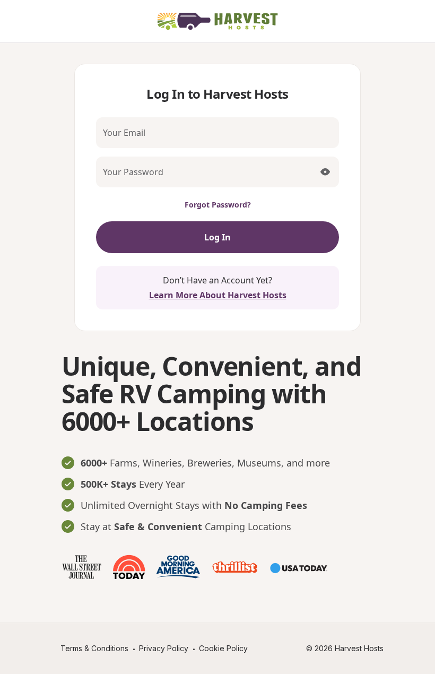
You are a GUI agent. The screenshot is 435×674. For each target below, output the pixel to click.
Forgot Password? (218, 205)
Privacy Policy (163, 648)
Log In (217, 237)
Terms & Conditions (94, 648)
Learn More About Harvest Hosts (217, 295)
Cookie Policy (223, 648)
